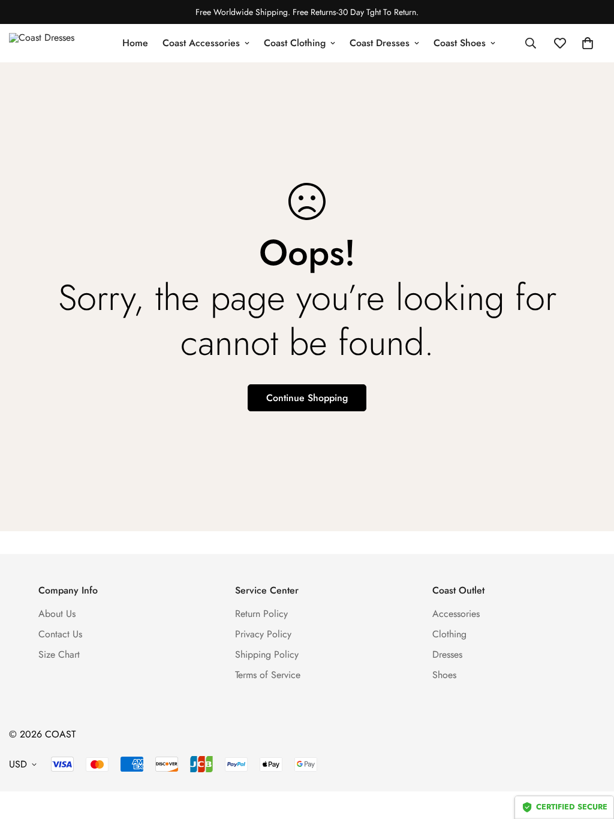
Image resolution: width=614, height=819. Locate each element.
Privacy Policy (263, 634)
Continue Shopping (307, 398)
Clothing (449, 634)
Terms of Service (267, 675)
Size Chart (59, 654)
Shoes (444, 675)
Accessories (456, 614)
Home (135, 43)
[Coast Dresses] (51, 43)
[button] (587, 43)
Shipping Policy (267, 654)
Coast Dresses (380, 43)
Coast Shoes (460, 43)
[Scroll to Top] (590, 753)
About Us (57, 614)
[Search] (530, 43)
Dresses (447, 654)
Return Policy (261, 614)
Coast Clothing (295, 43)
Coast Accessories (201, 43)
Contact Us (60, 634)
